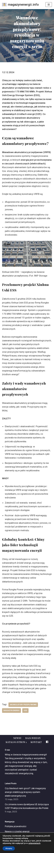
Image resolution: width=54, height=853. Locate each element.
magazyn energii (11, 710)
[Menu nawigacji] (48, 4)
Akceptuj (8, 848)
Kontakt (36, 742)
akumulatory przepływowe (23, 705)
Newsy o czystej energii (17, 831)
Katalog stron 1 (16, 742)
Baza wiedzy (33, 737)
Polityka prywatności (15, 826)
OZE (25, 710)
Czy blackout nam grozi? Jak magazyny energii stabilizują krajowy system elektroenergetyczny (25, 792)
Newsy (17, 737)
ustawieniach (34, 843)
